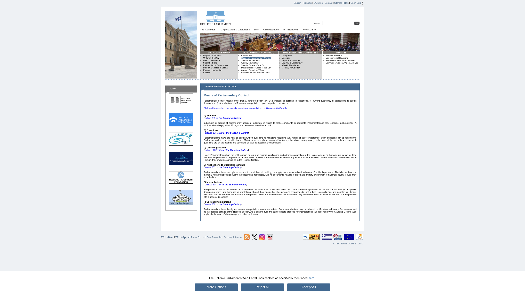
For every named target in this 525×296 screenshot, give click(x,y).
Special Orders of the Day (253, 65)
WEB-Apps (182, 237)
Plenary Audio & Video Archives (340, 60)
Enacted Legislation (212, 70)
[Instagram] (262, 237)
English (297, 3)
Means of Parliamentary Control (256, 58)
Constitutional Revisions (337, 58)
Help (346, 3)
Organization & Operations (235, 29)
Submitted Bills (210, 63)
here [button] (311, 278)
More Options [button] (216, 287)
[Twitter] (254, 237)
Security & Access (233, 237)
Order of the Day (211, 58)
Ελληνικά (318, 3)
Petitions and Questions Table (255, 73)
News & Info (309, 29)
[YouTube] (270, 237)
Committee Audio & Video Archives (342, 63)
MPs (256, 29)
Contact (328, 3)
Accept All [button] (308, 287)
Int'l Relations (290, 29)
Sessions (286, 58)
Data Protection (214, 237)
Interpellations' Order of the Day (256, 68)
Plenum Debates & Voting (215, 68)
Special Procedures (250, 60)
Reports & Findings (291, 60)
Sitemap (338, 3)
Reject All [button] (262, 287)
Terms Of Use (198, 237)
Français (307, 3)
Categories (287, 55)
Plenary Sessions (334, 55)
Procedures (246, 55)
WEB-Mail (167, 237)
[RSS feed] (247, 237)
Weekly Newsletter (211, 60)
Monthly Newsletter (291, 68)
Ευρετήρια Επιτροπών (292, 63)
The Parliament (208, 29)
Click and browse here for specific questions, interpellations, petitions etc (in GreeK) (245, 108)
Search (317, 23)
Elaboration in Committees (215, 65)
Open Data (355, 3)
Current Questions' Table (253, 70)
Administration (271, 29)
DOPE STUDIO (355, 243)
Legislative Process (212, 55)
